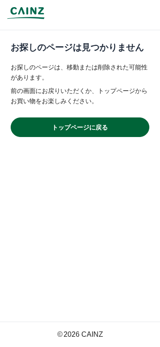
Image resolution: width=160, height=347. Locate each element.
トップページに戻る (80, 127)
